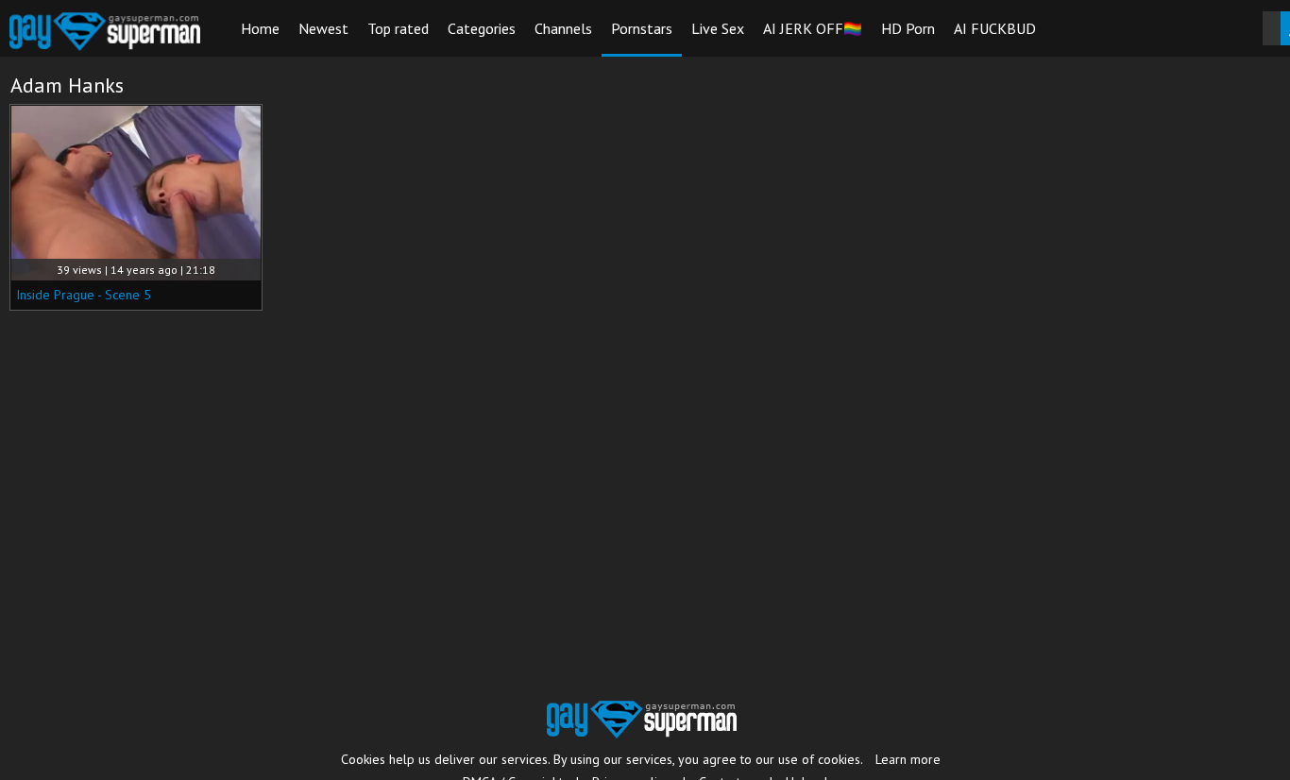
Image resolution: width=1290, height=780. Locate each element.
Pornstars (641, 28)
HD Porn (908, 28)
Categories (482, 28)
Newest (323, 28)
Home (260, 28)
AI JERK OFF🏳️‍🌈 (812, 28)
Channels (563, 28)
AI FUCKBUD (995, 28)
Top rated (398, 28)
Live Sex (717, 28)
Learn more (908, 759)
